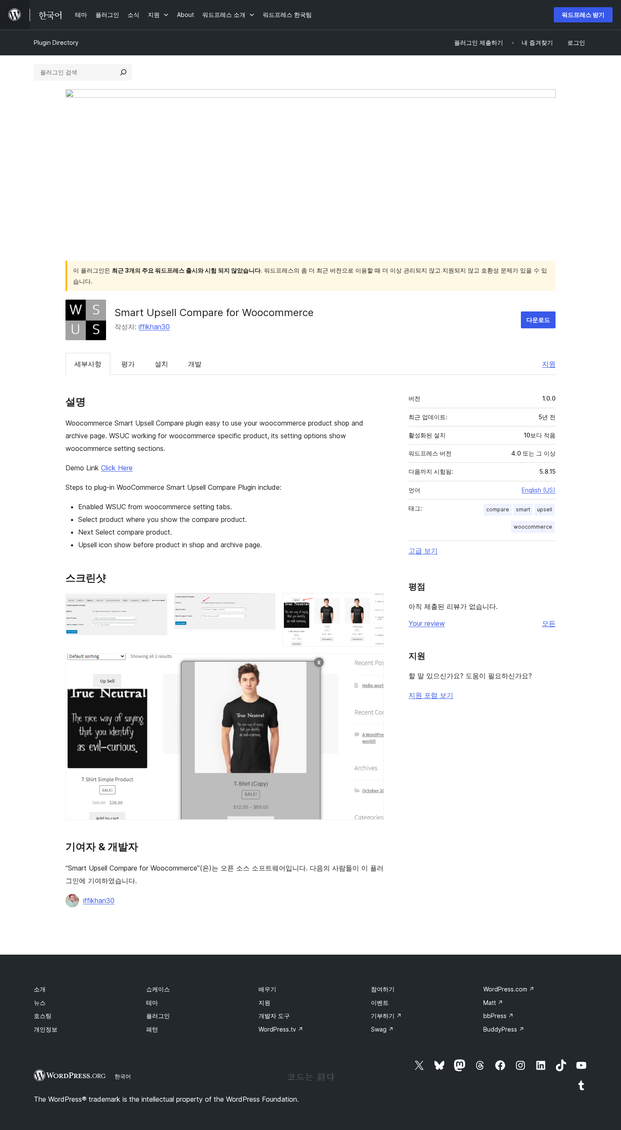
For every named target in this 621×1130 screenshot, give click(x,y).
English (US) (539, 490)
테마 (152, 1002)
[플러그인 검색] (123, 72)
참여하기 (383, 989)
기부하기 (386, 1015)
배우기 (267, 989)
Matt (493, 1002)
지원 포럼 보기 (431, 695)
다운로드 (538, 319)
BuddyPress (503, 1029)
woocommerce (533, 527)
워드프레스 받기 (583, 14)
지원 (549, 364)
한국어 (122, 1076)
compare (497, 509)
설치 (161, 364)
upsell (544, 509)
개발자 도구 (274, 1015)
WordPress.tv (281, 1029)
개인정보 (45, 1029)
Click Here (117, 468)
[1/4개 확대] (156, 604)
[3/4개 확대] (372, 604)
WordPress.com (508, 989)
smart (523, 509)
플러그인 (158, 1015)
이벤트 (380, 1002)
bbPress (498, 1015)
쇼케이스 (158, 989)
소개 (40, 989)
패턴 (152, 1029)
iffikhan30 (154, 326)
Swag (382, 1029)
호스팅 (43, 1015)
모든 (549, 623)
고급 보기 (423, 550)
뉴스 (40, 1002)
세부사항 (87, 364)
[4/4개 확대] (372, 665)
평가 (128, 364)
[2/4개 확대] (264, 604)
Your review (427, 623)
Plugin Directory (56, 42)
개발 (195, 364)
